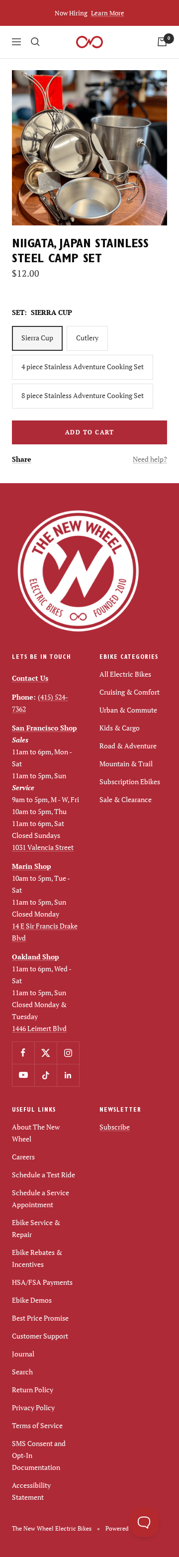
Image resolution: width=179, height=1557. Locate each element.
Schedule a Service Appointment (40, 1198)
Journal (23, 1353)
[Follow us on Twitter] (45, 1052)
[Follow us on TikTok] (45, 1075)
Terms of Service (37, 1425)
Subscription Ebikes (129, 781)
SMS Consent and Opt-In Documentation (39, 1455)
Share (21, 459)
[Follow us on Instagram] (68, 1052)
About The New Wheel (36, 1132)
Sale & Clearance (125, 799)
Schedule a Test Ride (43, 1174)
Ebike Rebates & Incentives (37, 1258)
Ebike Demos (32, 1300)
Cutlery (87, 337)
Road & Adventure (128, 745)
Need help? (150, 459)
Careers (23, 1156)
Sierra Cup (37, 337)
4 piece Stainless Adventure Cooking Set (82, 366)
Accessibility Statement (31, 1491)
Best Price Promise (40, 1318)
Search (22, 1371)
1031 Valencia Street (43, 847)
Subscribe (114, 1127)
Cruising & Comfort (129, 692)
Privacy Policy (33, 1407)
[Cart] (162, 41)
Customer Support (40, 1336)
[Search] (35, 41)
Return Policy (32, 1389)
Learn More (107, 12)
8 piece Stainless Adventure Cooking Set (82, 395)
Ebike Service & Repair (36, 1228)
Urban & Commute (128, 710)
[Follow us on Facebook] (23, 1052)
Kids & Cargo (119, 727)
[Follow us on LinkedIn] (68, 1075)
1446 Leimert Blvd (39, 1028)
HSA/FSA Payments (42, 1282)
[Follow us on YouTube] (23, 1075)
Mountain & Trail (126, 763)
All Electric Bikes (125, 674)
